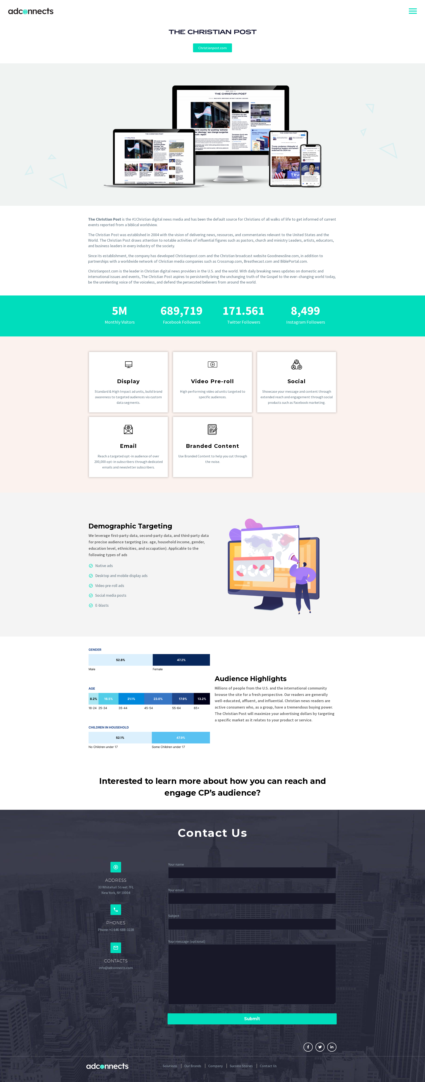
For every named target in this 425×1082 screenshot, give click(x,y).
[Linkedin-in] (331, 1047)
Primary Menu (413, 11)
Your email (176, 890)
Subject (174, 915)
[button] (212, 47)
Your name (176, 864)
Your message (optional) (186, 941)
